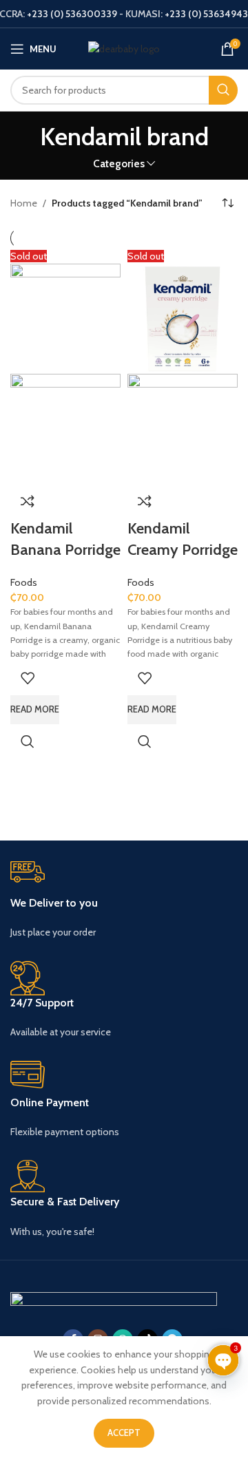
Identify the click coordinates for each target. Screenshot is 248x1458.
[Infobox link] (124, 900)
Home (23, 203)
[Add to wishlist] (27, 678)
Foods (23, 582)
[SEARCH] (223, 90)
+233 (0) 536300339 (72, 14)
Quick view (27, 741)
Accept (124, 1432)
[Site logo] (124, 47)
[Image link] (113, 1299)
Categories (119, 163)
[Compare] (27, 501)
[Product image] (65, 427)
